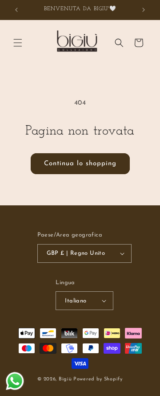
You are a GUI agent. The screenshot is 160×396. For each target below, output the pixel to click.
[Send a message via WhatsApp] (14, 381)
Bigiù (65, 379)
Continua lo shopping (80, 163)
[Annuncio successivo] (143, 10)
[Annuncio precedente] (16, 10)
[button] (18, 43)
